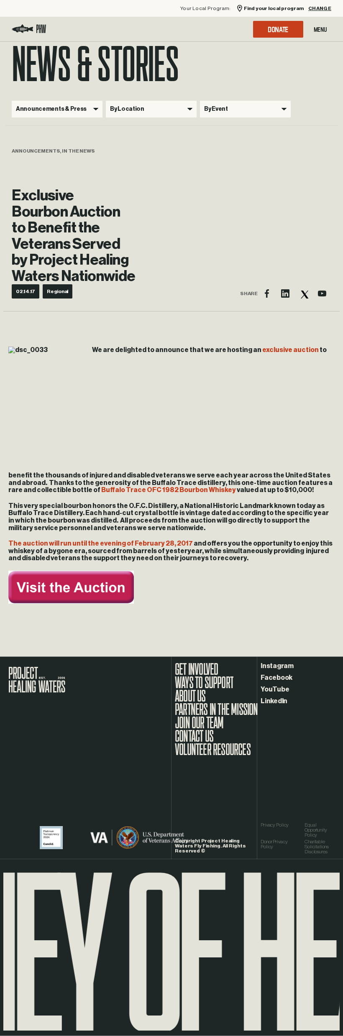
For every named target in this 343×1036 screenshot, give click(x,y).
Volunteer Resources (213, 753)
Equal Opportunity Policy (316, 829)
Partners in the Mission (216, 713)
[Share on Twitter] (303, 293)
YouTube (275, 689)
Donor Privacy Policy (274, 844)
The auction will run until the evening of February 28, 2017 (100, 543)
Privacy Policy (275, 824)
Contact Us (194, 740)
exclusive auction (290, 350)
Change (319, 8)
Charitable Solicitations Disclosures (316, 846)
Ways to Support (204, 687)
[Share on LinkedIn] (285, 293)
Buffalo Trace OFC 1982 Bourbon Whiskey (168, 490)
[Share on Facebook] (267, 293)
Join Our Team (199, 727)
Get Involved (196, 673)
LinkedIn (274, 701)
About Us (190, 700)
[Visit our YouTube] (322, 293)
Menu (320, 29)
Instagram (277, 666)
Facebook (276, 678)
